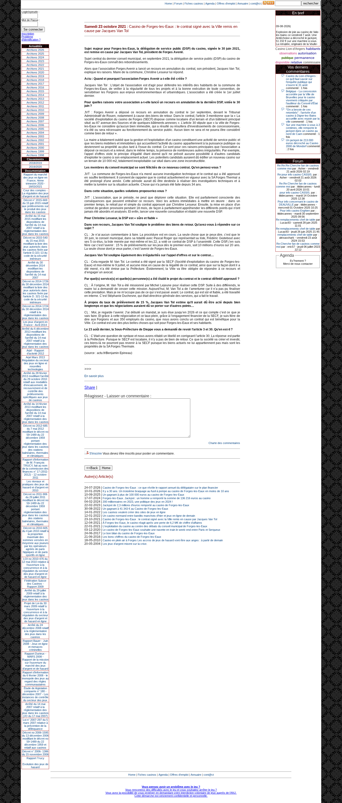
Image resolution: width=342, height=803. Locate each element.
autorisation (307, 53)
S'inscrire (95, 453)
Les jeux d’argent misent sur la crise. (125, 543)
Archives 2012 (35, 102)
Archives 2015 (35, 91)
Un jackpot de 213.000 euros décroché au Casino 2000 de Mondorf (302, 143)
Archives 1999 (35, 151)
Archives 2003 (35, 136)
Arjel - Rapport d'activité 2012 (35, 352)
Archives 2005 (35, 128)
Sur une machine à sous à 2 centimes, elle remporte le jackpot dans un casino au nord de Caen (303, 129)
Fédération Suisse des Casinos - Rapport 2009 (35, 583)
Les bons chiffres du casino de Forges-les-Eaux (132, 536)
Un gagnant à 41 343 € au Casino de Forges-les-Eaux (135, 508)
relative (296, 62)
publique (287, 58)
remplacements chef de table (294, 234)
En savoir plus (94, 376)
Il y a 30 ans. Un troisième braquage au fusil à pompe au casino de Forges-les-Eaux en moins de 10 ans (166, 491)
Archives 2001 (35, 143)
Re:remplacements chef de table (295, 219)
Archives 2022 (35, 64)
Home (168, 3)
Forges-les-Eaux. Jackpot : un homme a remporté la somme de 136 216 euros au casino (157, 498)
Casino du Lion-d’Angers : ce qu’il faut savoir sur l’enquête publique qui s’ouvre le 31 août (301, 80)
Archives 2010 (35, 110)
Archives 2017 (35, 83)
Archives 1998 (35, 155)
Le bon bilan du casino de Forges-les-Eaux (129, 533)
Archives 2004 (35, 132)
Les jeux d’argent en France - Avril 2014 (35, 323)
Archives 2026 (35, 49)
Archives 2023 (35, 61)
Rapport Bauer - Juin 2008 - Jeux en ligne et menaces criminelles (35, 645)
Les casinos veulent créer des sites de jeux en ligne (134, 512)
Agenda (210, 3)
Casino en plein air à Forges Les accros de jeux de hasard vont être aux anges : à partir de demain (163, 540)
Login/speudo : (30, 11)
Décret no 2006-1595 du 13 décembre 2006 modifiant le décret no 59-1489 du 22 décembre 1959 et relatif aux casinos (35, 740)
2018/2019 (35, 162)
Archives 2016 (35, 87)
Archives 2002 (35, 140)
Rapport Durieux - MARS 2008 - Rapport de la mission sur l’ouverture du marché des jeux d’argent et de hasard (35, 661)
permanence (304, 58)
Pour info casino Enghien (295, 210)
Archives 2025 (35, 53)
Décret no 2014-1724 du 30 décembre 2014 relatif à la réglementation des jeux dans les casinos (35, 312)
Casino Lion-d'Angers (290, 49)
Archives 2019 (35, 76)
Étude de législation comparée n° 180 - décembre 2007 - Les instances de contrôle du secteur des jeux (35, 694)
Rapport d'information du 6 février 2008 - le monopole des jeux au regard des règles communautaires (35, 678)
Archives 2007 (35, 121)
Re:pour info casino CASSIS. (294, 174)
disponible (282, 62)
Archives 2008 (35, 117)
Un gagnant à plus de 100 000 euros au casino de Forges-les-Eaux (143, 494)
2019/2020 (35, 166)
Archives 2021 (35, 68)
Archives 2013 (35, 98)
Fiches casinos (194, 3)
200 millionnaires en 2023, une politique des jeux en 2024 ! (138, 501)
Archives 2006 (35, 125)
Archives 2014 (35, 95)
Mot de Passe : (31, 20)
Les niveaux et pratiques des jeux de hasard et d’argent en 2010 (35, 486)
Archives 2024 (35, 57)
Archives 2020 (35, 72)
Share (89, 387)
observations (288, 53)
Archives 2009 (35, 113)
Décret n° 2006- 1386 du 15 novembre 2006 (35, 753)
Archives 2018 (35, 79)
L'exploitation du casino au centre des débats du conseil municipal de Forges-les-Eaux (155, 526)
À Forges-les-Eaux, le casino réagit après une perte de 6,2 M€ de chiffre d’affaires (152, 522)
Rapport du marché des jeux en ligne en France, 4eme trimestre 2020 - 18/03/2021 (35, 180)
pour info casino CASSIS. (295, 192)
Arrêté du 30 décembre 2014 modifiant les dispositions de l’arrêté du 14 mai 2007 (35, 270)
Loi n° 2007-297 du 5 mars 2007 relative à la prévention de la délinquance (35, 724)
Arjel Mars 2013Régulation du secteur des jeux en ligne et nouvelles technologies (35, 363)
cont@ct (255, 3)
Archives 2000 (35, 147)
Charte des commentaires (224, 442)
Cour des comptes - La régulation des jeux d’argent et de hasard (35, 193)
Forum (178, 3)
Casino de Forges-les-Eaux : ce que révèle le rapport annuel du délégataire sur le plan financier (160, 487)
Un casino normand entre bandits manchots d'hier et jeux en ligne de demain (149, 515)
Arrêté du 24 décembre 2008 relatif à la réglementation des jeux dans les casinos (35, 631)
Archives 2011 (35, 106)
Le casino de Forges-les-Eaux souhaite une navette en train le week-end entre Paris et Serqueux (161, 529)
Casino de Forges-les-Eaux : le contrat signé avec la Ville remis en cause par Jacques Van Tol (160, 519)
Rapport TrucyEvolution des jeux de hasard (35, 763)
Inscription (28, 33)
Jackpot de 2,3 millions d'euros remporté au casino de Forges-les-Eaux (146, 505)
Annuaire (242, 3)
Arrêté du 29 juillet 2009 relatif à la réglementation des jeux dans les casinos (35, 595)
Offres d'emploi (226, 3)
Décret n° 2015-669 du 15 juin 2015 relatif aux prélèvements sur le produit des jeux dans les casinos (35, 206)
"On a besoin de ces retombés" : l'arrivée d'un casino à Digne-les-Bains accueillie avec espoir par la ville (302, 115)
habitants (313, 49)
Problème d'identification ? (31, 38)
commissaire (311, 62)
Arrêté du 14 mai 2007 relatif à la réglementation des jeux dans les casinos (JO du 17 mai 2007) (35, 710)
